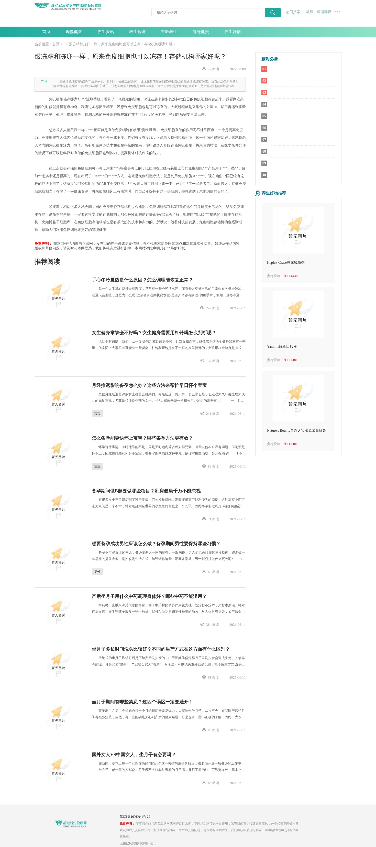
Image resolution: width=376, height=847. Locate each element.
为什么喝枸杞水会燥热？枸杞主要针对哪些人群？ (303, 116)
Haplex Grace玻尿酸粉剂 (286, 262)
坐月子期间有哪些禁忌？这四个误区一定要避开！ (142, 701)
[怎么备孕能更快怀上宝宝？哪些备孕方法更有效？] (59, 453)
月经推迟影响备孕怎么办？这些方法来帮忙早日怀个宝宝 (149, 385)
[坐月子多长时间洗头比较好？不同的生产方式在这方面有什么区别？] (59, 664)
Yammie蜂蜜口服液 (282, 346)
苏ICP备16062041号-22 (135, 817)
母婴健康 (74, 31)
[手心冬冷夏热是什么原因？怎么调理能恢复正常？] (59, 294)
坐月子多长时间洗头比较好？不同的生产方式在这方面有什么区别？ (161, 649)
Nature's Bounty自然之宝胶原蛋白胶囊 (296, 430)
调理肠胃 (324, 12)
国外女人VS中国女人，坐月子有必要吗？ (134, 754)
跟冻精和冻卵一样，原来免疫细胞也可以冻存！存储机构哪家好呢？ (122, 44)
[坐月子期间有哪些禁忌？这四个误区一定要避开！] (59, 716)
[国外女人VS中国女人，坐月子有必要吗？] (59, 769)
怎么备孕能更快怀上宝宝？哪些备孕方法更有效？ (142, 438)
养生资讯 (105, 31)
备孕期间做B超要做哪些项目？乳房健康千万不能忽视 (146, 490)
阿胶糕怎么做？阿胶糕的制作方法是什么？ (303, 175)
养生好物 (232, 31)
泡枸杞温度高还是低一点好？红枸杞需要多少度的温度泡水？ (303, 128)
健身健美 (201, 31)
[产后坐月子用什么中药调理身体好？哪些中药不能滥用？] (59, 611)
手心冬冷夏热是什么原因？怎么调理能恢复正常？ (142, 279)
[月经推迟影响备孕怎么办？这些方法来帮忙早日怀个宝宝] (59, 400)
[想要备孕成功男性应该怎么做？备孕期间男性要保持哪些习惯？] (59, 558)
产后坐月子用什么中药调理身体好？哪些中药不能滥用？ (149, 596)
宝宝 (97, 413)
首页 (46, 31)
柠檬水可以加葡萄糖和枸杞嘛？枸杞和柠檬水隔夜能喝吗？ (303, 163)
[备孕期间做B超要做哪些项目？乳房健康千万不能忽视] (59, 505)
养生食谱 (137, 31)
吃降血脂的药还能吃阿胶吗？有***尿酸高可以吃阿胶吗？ (303, 93)
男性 (97, 572)
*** (337, 12)
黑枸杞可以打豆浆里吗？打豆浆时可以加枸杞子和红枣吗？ (303, 69)
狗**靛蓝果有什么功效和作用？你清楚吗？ (303, 151)
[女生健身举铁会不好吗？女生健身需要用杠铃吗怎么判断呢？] (59, 347)
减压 (309, 12)
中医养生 (169, 31)
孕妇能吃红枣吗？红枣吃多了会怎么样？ (303, 104)
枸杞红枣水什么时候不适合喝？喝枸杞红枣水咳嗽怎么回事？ (303, 140)
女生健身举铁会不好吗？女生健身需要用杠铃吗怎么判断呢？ (154, 332)
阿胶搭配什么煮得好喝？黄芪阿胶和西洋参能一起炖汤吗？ (303, 81)
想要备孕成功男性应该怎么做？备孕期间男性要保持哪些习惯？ (156, 543)
